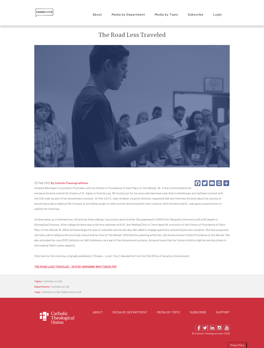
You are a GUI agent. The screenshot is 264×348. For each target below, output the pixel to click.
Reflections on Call (71, 291)
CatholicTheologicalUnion (71, 183)
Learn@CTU (48, 13)
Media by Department (129, 312)
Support (223, 312)
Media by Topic (168, 312)
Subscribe (198, 312)
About (98, 312)
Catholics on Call (52, 281)
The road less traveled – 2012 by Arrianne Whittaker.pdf (75, 266)
